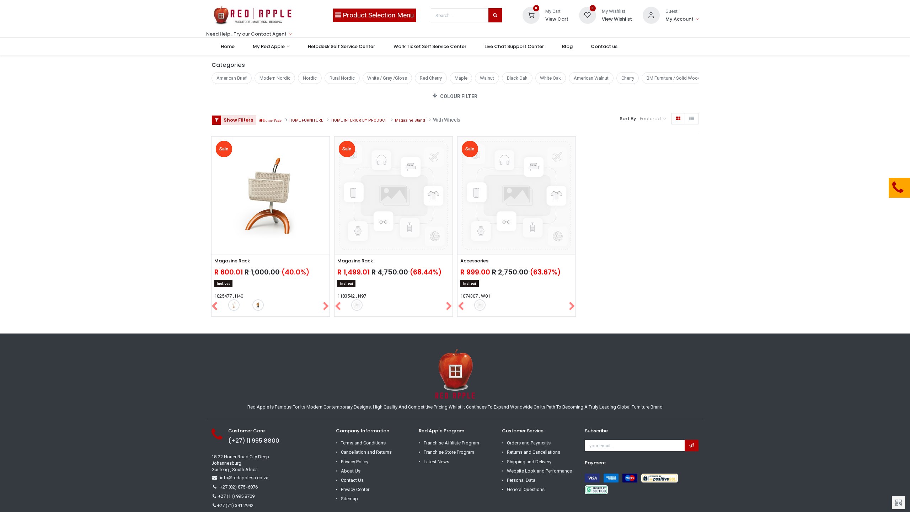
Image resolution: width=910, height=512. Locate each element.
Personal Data (521, 480)
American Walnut (591, 78)
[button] (653, 118)
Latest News (436, 461)
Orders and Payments (529, 443)
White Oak (550, 78)
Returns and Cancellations (533, 452)
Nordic (310, 78)
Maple (461, 78)
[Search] (495, 15)
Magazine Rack (232, 261)
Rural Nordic (342, 78)
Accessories (474, 261)
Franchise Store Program (449, 452)
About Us (350, 471)
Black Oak (517, 78)
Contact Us (352, 480)
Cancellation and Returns (366, 452)
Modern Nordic (274, 78)
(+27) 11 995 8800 (253, 441)
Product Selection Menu (377, 15)
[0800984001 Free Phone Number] (862, 188)
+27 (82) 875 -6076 (239, 487)
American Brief (231, 78)
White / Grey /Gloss (387, 78)
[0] (531, 14)
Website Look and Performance (539, 471)
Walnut (487, 78)
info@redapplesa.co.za (244, 477)
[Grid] (678, 118)
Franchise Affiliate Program (451, 443)
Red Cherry (431, 78)
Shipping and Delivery (529, 461)
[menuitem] (227, 46)
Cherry (627, 78)
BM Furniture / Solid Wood (674, 78)
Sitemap (349, 498)
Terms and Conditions (363, 443)
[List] (691, 118)
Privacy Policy (354, 461)
